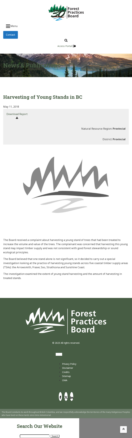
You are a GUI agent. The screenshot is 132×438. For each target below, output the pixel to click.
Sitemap (66, 376)
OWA (64, 380)
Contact (10, 34)
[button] (17, 116)
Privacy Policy (69, 363)
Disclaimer (67, 367)
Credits (66, 372)
